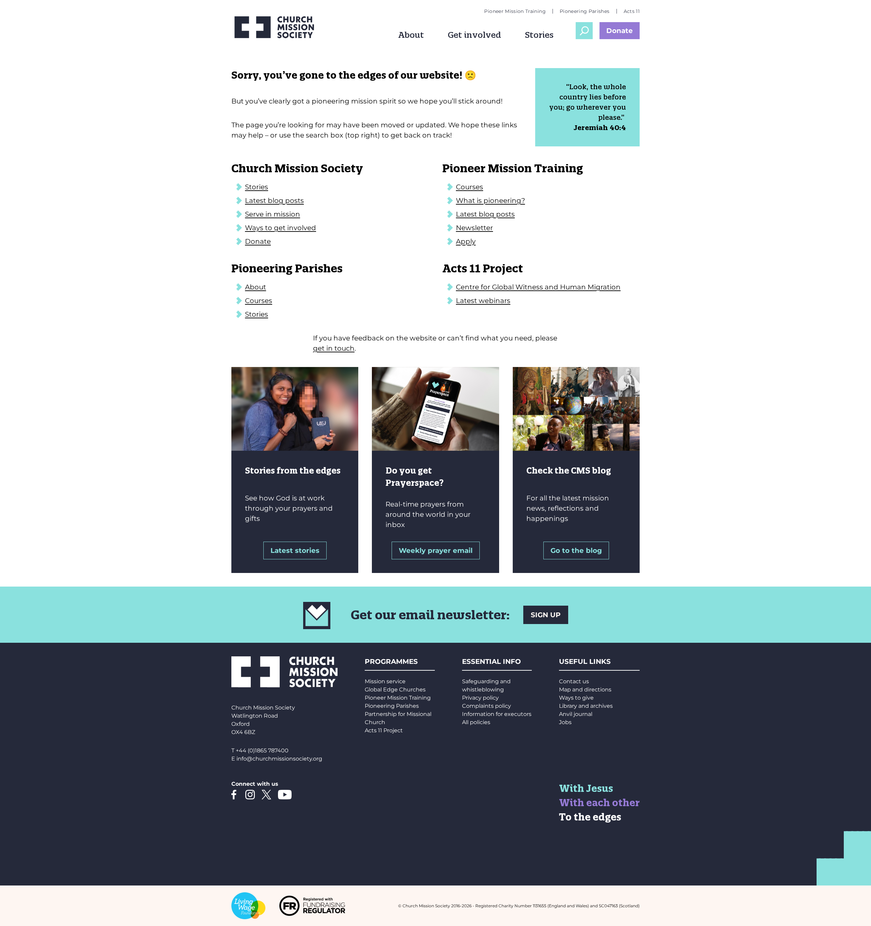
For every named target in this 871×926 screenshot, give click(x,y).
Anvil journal (575, 714)
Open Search (584, 30)
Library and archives (586, 706)
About (411, 35)
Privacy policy (480, 697)
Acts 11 (632, 11)
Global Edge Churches (395, 689)
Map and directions (585, 689)
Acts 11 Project (384, 730)
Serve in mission (272, 214)
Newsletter (474, 228)
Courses (469, 187)
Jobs (565, 722)
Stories (539, 35)
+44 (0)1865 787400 (262, 750)
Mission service (385, 681)
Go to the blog (576, 550)
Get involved (474, 35)
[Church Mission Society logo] (279, 27)
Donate (619, 31)
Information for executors (496, 714)
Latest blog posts (274, 200)
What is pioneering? (490, 200)
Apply (466, 241)
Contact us (574, 681)
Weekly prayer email (436, 550)
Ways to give (576, 697)
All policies (476, 722)
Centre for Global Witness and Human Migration (538, 287)
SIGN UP (546, 615)
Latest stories (294, 550)
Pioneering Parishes (585, 11)
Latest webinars (483, 301)
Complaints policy (486, 706)
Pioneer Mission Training (514, 11)
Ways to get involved (280, 228)
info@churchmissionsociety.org (279, 758)
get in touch (334, 348)
